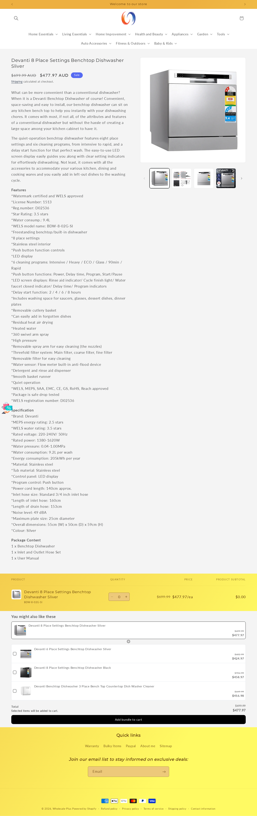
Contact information (203, 808)
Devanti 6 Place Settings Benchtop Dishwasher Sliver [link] (72, 649)
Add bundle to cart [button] (128, 719)
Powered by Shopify (84, 808)
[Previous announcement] (12, 4)
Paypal (131, 746)
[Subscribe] (164, 772)
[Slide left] (144, 178)
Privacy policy (130, 808)
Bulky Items (112, 746)
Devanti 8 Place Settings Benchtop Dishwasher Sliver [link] (67, 625)
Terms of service (154, 808)
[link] (20, 630)
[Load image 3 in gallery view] (204, 178)
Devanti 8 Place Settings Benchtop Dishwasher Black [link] (72, 667)
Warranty (92, 746)
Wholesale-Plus (62, 808)
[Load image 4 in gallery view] (226, 178)
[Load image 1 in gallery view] (160, 178)
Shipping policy (177, 808)
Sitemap (166, 746)
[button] (16, 18)
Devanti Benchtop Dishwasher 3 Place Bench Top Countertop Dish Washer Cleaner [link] (94, 686)
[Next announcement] (245, 4)
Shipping (17, 81)
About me (147, 746)
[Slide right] (241, 178)
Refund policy (109, 808)
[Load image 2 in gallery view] (182, 178)
